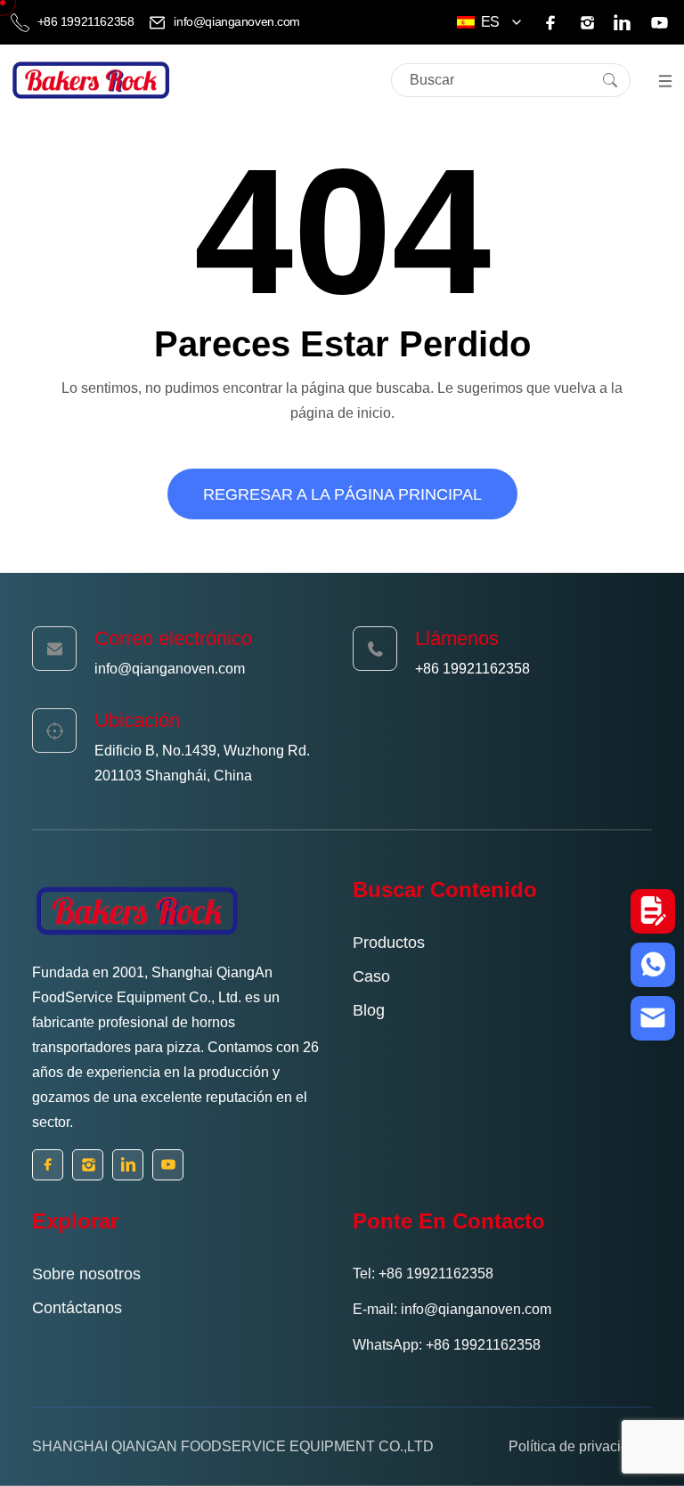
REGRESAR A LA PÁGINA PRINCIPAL (342, 494)
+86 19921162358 (85, 21)
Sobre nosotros (86, 1274)
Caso (371, 976)
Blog (369, 1010)
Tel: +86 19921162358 (423, 1273)
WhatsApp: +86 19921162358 (447, 1344)
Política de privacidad (577, 1446)
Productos (389, 942)
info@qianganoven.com (235, 21)
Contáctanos (77, 1308)
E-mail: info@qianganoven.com (452, 1309)
